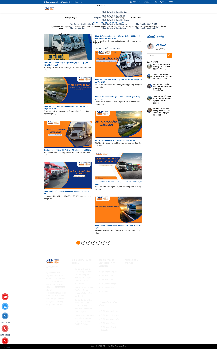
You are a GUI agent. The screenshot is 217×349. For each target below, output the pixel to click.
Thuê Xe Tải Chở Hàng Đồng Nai (114, 24)
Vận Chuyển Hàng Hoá (71, 18)
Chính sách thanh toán (109, 311)
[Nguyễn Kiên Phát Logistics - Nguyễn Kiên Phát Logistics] (49, 8)
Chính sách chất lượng (110, 315)
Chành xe (104, 292)
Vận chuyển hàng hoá (109, 272)
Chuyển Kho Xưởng (95, 42)
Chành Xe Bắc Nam (77, 28)
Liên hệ (123, 52)
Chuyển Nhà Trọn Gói (64, 34)
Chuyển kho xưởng (108, 288)
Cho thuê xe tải (101, 6)
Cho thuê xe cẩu (107, 280)
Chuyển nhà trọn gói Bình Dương (75, 48)
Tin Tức (129, 52)
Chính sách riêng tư (108, 323)
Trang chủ (60, 28)
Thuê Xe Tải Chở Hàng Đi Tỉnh (114, 28)
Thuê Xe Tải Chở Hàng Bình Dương (115, 20)
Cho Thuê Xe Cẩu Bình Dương (147, 28)
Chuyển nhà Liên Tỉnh (71, 52)
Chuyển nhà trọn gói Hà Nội (74, 44)
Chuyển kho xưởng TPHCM (106, 52)
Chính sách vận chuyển (110, 319)
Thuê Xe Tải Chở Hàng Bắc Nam (114, 12)
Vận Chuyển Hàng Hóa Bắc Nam (82, 24)
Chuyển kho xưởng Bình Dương (108, 48)
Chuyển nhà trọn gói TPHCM (74, 40)
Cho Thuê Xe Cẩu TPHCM (146, 24)
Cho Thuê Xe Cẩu (136, 18)
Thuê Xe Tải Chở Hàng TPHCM (114, 16)
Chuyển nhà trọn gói (109, 284)
